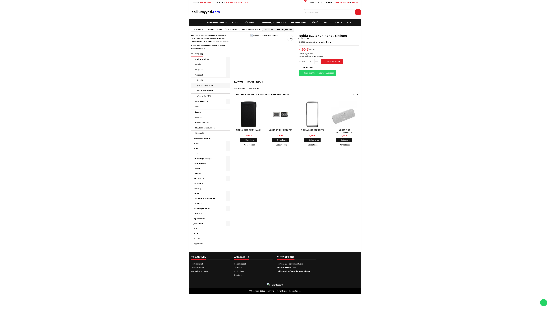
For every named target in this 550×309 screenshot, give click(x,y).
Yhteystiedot (285, 257)
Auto (235, 22)
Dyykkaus (198, 243)
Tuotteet (197, 54)
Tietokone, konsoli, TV (272, 22)
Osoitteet (238, 275)
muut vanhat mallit (205, 90)
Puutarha (198, 183)
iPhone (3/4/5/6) (204, 96)
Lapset (197, 168)
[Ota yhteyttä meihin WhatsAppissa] (543, 302)
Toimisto (198, 203)
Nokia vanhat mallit (205, 85)
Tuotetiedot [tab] (254, 81)
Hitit (327, 22)
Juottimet (198, 223)
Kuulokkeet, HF (201, 101)
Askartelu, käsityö (202, 138)
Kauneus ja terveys (203, 158)
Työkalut (248, 22)
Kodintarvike (299, 22)
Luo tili (355, 2)
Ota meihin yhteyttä (199, 271)
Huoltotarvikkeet (202, 122)
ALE (349, 22)
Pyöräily (197, 188)
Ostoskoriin (331, 61)
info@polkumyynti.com (237, 2)
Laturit (198, 112)
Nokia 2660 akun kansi (248, 130)
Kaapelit (198, 117)
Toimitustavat (197, 264)
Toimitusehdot (197, 267)
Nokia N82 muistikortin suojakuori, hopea (344, 132)
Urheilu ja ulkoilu (202, 208)
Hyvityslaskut (240, 271)
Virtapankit (199, 133)
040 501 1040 (205, 2)
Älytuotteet (199, 218)
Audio (196, 143)
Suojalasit (199, 69)
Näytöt (200, 80)
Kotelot (198, 64)
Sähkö (315, 22)
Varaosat (199, 75)
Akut (197, 106)
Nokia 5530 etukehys (312, 130)
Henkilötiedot (240, 264)
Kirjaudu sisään (342, 2)
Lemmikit (198, 173)
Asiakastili (241, 257)
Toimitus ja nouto (306, 53)
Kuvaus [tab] (238, 81)
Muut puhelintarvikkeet (205, 127)
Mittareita (199, 178)
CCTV (196, 153)
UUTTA (338, 22)
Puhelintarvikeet (217, 22)
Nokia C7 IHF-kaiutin (280, 130)
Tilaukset (238, 267)
